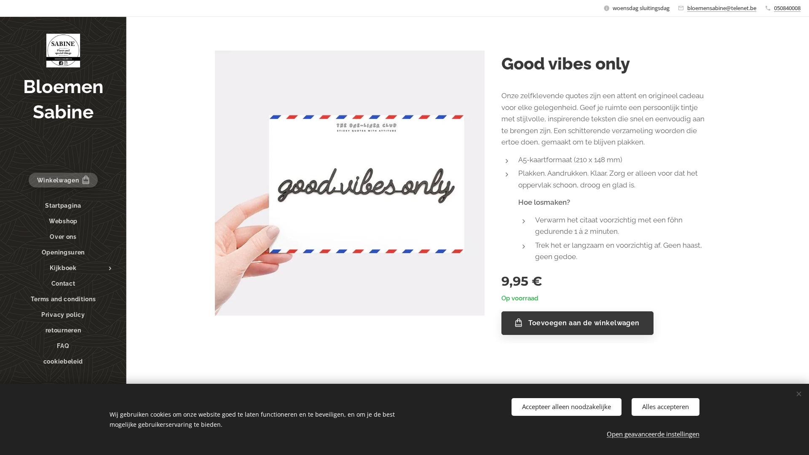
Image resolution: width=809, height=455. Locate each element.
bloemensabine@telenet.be (721, 8)
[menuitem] (63, 206)
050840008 (787, 8)
